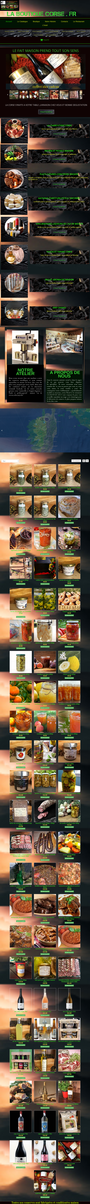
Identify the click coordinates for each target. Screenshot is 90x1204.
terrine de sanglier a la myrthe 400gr (69, 580)
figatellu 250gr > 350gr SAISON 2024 (45, 855)
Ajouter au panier (21, 493)
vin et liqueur (81, 31)
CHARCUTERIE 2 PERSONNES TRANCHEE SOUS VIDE (20, 855)
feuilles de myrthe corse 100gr (45, 487)
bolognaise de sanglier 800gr (20, 917)
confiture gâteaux (67, 31)
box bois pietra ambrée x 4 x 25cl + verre (69, 1042)
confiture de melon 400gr (69, 734)
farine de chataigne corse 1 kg (69, 1134)
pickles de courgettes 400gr (45, 611)
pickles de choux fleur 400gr (45, 643)
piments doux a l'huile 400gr (69, 643)
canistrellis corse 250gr (20, 580)
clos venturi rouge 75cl (20, 1163)
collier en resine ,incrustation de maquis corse (20, 886)
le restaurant (78, 21)
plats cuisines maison (51, 31)
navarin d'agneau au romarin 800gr (45, 949)
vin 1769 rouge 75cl (20, 1011)
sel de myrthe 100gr (20, 519)
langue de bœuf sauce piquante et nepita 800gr (69, 918)
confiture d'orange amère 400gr (69, 704)
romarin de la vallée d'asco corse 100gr (21, 488)
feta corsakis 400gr (69, 550)
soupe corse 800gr (69, 854)
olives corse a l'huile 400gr (21, 674)
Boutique (36, 21)
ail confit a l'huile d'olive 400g (69, 823)
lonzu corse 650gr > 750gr (20, 1104)
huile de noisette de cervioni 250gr (45, 1073)
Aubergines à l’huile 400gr (45, 763)
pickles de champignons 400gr (45, 793)
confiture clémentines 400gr (21, 704)
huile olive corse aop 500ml (69, 1104)
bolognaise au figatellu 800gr (69, 949)
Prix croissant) (75, 461)
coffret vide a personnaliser (45, 580)
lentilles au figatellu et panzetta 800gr (45, 886)
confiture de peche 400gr (20, 734)
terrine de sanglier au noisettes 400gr (20, 612)
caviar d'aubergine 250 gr (69, 519)
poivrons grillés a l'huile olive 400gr (20, 643)
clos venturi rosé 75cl (45, 1163)
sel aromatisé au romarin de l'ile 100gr (45, 519)
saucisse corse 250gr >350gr (45, 823)
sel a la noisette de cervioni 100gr (69, 487)
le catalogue (22, 21)
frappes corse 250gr (69, 611)
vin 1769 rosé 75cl (45, 1011)
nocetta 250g (69, 763)
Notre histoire (50, 21)
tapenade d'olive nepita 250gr (21, 550)
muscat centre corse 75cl (45, 1104)
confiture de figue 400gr (45, 674)
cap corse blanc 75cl (45, 1134)
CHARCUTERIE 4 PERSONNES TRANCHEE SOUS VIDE (69, 980)
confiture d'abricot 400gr (45, 734)
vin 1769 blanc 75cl (69, 1011)
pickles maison (37, 31)
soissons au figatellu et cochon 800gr (69, 886)
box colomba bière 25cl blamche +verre (45, 1042)
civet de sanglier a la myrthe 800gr (45, 918)
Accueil (9, 21)
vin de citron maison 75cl (20, 1041)
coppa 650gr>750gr (69, 1072)
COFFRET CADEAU (9, 31)
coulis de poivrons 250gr (45, 550)
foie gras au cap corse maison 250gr (45, 980)
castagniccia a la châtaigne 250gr (21, 793)
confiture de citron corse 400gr (45, 704)
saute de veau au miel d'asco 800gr (20, 949)
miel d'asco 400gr (21, 980)
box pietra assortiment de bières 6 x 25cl (20, 1073)
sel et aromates (51, 35)
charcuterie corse (23, 31)
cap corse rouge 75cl (21, 1134)
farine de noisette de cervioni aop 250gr (21, 824)
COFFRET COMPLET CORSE (45, 1193)
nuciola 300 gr (20, 763)
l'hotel (45, 25)
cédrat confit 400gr (69, 674)
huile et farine (38, 35)
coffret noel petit (69, 1163)
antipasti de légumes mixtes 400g (69, 793)
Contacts (64, 21)
